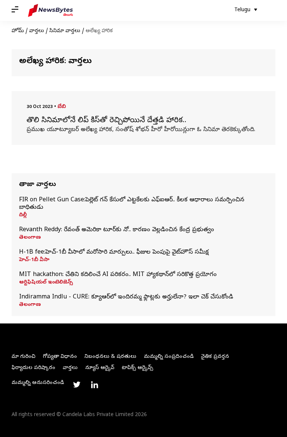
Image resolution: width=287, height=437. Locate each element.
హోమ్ (18, 31)
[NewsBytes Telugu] (50, 10)
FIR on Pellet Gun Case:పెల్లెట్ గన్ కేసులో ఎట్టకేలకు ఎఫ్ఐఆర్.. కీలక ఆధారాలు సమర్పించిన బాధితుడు (131, 203)
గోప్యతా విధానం (60, 356)
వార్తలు (36, 31)
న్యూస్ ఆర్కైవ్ (99, 368)
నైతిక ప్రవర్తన (215, 356)
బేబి (62, 107)
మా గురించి (24, 356)
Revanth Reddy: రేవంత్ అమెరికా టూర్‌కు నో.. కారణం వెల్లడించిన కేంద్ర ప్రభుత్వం (116, 230)
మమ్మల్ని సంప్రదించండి (169, 356)
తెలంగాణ (30, 238)
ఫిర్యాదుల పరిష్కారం (33, 368)
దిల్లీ (23, 215)
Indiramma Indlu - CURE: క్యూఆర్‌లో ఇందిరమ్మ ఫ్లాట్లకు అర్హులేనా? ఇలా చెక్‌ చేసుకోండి (126, 297)
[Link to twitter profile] (77, 384)
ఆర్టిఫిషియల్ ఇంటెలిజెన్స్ (46, 282)
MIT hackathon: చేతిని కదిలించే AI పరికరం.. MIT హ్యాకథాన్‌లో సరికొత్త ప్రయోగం (118, 275)
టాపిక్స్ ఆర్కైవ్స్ (137, 368)
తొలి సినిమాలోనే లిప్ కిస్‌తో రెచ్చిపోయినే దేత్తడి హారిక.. (106, 121)
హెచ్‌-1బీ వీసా (34, 260)
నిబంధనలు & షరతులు (110, 356)
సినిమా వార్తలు (64, 31)
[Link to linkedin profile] (95, 384)
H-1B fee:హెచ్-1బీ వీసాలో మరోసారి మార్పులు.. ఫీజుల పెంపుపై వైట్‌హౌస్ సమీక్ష (114, 252)
